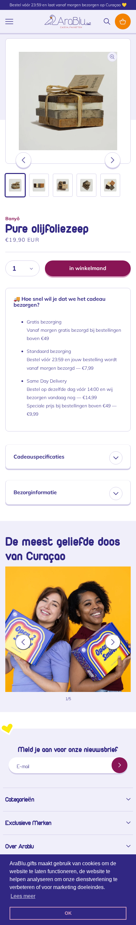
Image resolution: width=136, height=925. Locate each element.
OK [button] (68, 913)
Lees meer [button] (23, 896)
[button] (9, 21)
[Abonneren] (119, 765)
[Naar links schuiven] (23, 160)
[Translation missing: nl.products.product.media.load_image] (15, 185)
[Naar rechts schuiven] (112, 160)
